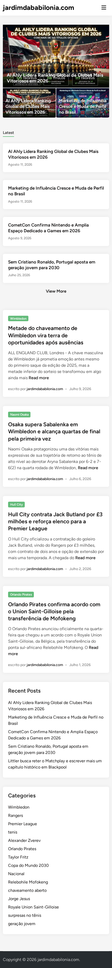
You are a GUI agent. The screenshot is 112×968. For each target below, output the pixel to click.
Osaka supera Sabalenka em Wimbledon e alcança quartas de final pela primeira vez (54, 431)
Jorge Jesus (19, 898)
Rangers (15, 815)
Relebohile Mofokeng (28, 882)
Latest (8, 132)
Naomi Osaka (19, 414)
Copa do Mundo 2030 (28, 865)
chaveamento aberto (27, 890)
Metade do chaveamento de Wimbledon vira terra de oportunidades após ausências (45, 335)
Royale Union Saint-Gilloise (33, 907)
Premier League (22, 823)
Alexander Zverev (24, 840)
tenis (12, 832)
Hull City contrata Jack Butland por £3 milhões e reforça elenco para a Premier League (55, 521)
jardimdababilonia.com (38, 7)
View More (56, 291)
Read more (39, 377)
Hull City (16, 504)
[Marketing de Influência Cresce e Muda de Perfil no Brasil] (82, 103)
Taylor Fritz (18, 857)
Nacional (16, 873)
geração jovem (21, 923)
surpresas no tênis (24, 915)
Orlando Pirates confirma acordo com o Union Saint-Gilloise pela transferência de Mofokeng (54, 611)
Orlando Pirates (21, 594)
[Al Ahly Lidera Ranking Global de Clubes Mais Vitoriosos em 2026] (56, 56)
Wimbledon (18, 318)
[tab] (8, 132)
